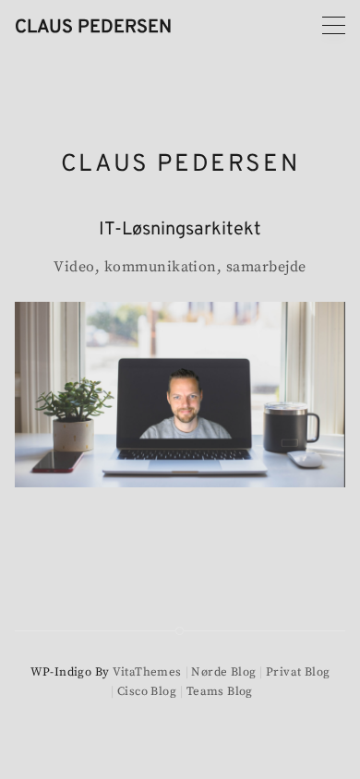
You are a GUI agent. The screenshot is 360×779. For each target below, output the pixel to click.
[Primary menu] (333, 25)
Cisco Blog (146, 691)
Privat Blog (298, 672)
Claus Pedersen (93, 28)
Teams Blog (219, 691)
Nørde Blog (223, 672)
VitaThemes (147, 672)
